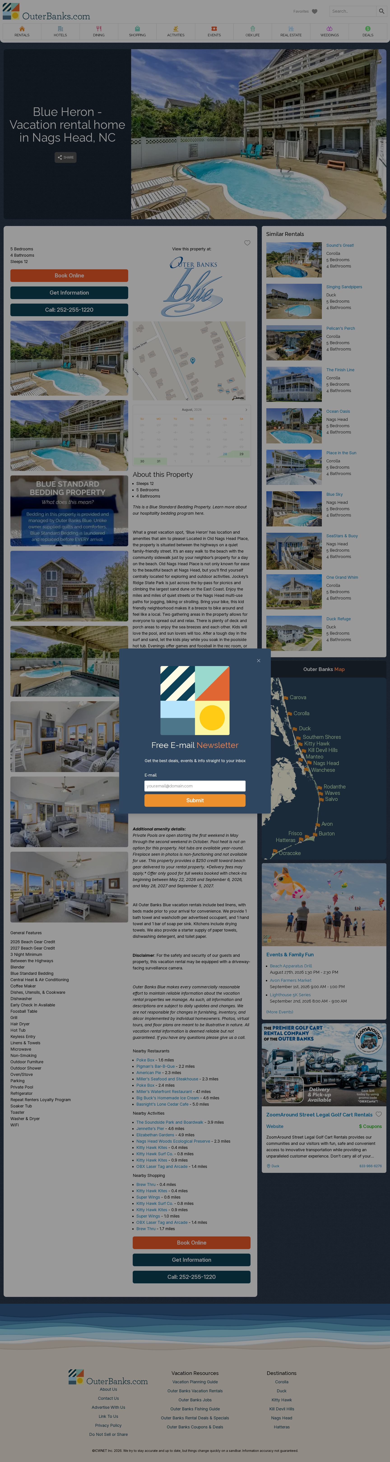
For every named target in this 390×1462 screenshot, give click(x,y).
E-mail (150, 775)
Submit (195, 800)
